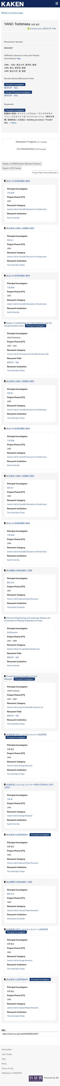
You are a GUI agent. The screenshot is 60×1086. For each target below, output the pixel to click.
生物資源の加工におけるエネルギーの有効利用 (27, 929)
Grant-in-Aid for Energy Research (19, 766)
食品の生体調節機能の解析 (18, 181)
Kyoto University (13, 218)
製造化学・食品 (11, 88)
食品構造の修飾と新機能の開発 (20, 228)
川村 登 (10, 799)
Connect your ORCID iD (40, 28)
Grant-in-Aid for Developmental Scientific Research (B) (27, 354)
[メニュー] (57, 3)
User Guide (7, 1054)
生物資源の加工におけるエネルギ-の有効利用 (26, 734)
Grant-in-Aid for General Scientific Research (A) (25, 707)
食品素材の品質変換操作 (17, 835)
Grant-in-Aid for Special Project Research (22, 599)
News (4, 1064)
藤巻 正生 (10, 582)
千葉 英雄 (10, 193)
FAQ (4, 1059)
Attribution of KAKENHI (12, 1073)
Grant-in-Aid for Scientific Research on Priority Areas (27, 209)
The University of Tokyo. (16, 724)
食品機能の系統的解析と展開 (19, 570)
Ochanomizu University (16, 607)
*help (54, 28)
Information (7, 1049)
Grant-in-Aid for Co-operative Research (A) (23, 649)
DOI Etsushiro (12, 633)
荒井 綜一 (10, 240)
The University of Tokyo (16, 265)
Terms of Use (7, 1068)
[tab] (31, 142)
